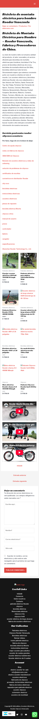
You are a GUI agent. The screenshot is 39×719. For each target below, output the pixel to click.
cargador (5, 239)
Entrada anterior (19, 475)
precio (4, 224)
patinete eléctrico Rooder (19, 604)
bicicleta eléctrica (19, 609)
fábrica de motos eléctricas (19, 685)
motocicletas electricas (11, 194)
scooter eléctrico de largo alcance (19, 619)
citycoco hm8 (19, 616)
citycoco (19, 606)
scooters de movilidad (19, 695)
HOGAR (19, 466)
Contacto (19, 601)
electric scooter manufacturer (19, 675)
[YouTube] (26, 715)
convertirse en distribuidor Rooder (15, 179)
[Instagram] (22, 715)
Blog (19, 667)
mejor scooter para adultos (19, 651)
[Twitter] (17, 715)
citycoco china (7, 214)
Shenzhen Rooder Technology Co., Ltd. (16, 249)
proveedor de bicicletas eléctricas (19, 682)
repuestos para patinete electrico (19, 687)
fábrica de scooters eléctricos (19, 621)
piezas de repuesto (9, 204)
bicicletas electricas (9, 189)
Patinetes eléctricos (19, 631)
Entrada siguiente (20, 481)
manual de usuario (9, 219)
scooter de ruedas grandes (19, 653)
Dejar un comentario (10, 26)
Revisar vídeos (19, 638)
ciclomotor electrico (19, 692)
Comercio (19, 596)
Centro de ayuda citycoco (11, 146)
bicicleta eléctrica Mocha (11, 209)
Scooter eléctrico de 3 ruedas (20, 658)
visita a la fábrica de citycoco (13, 151)
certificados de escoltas (11, 173)
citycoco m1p (19, 614)
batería (4, 234)
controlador (6, 229)
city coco (5, 183)
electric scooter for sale (19, 670)
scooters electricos (9, 199)
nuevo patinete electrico (19, 641)
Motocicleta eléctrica (19, 611)
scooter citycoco (19, 690)
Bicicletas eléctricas (19, 636)
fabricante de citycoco (19, 680)
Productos (23, 26)
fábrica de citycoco (19, 643)
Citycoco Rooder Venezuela (19, 633)
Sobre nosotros (19, 599)
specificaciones (9, 244)
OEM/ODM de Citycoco (10, 156)
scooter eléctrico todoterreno (19, 656)
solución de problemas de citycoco (15, 168)
